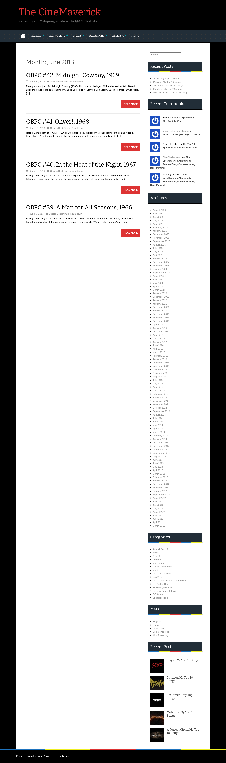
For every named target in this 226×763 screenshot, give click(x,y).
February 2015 (160, 394)
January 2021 (160, 303)
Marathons (96, 35)
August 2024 (159, 276)
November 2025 (161, 237)
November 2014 (161, 404)
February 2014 (160, 435)
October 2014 (160, 407)
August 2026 (159, 210)
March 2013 (159, 473)
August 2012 (159, 498)
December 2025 (161, 234)
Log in (156, 625)
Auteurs (157, 552)
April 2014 (158, 428)
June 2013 (158, 463)
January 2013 (160, 480)
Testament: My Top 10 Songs (168, 85)
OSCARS (77, 35)
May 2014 (158, 425)
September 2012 (161, 494)
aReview (64, 756)
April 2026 (158, 224)
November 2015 (161, 366)
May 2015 (158, 383)
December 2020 (161, 307)
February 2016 (160, 355)
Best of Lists (57, 35)
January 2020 (160, 310)
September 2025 (161, 241)
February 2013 (160, 477)
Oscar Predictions (162, 573)
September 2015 (161, 373)
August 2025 (159, 244)
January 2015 (160, 397)
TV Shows (158, 594)
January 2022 (160, 300)
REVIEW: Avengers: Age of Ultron (181, 134)
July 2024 (158, 279)
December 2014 (161, 401)
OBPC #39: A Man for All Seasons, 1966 (79, 207)
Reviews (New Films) (164, 587)
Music (135, 35)
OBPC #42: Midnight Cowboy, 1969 (72, 75)
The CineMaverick (60, 12)
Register (157, 621)
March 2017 (159, 338)
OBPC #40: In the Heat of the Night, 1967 (81, 164)
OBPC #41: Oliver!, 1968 (57, 121)
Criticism (118, 35)
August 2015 (159, 376)
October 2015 (160, 369)
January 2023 (160, 293)
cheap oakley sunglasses (176, 131)
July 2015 (158, 380)
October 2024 (160, 269)
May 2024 (158, 283)
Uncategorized (160, 597)
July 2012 (158, 501)
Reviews (36, 35)
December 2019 (161, 314)
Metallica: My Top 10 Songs (167, 89)
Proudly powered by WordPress (32, 756)
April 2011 (158, 522)
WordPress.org (160, 635)
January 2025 (160, 258)
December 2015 (161, 362)
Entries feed (159, 628)
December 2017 (161, 331)
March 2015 (159, 390)
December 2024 (161, 262)
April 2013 (158, 470)
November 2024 (161, 265)
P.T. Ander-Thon (161, 584)
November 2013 (161, 446)
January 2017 (160, 342)
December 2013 (161, 442)
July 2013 (158, 459)
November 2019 (161, 317)
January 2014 (160, 439)
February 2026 (160, 227)
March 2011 (159, 525)
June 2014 (158, 421)
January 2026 (160, 230)
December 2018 (161, 321)
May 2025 (158, 251)
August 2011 (159, 512)
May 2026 (158, 220)
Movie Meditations (162, 566)
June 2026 (158, 217)
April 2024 (158, 286)
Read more (131, 104)
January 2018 (160, 328)
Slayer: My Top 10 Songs (166, 78)
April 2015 (158, 387)
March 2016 (159, 352)
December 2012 (161, 484)
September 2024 (161, 272)
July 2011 (157, 515)
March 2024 (159, 289)
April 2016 (158, 348)
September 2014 (161, 411)
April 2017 (158, 335)
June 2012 (158, 505)
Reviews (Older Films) (164, 591)
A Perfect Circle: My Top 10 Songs (171, 92)
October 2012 (160, 491)
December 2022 (161, 296)
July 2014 (158, 418)
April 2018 (158, 324)
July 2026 (158, 213)
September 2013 (161, 453)
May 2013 (158, 466)
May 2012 (158, 508)
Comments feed (161, 631)
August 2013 (159, 456)
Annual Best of (160, 549)
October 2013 (160, 449)
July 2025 (158, 248)
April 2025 (158, 255)
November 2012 (161, 487)
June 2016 (158, 345)
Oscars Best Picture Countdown (66, 81)
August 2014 (159, 414)
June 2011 (158, 518)
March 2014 (159, 432)
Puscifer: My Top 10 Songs (167, 82)
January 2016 (160, 359)
